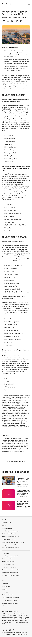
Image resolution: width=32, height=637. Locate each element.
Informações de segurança (9, 539)
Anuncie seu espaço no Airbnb (10, 556)
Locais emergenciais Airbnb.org (10, 597)
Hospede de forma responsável (10, 575)
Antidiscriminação (7, 528)
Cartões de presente (7, 595)
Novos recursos (6, 586)
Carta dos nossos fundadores (10, 603)
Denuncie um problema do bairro (10, 547)
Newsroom (9, 4)
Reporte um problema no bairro (10, 536)
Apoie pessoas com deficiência (10, 545)
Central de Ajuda (6, 522)
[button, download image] (26, 28)
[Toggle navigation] (28, 4)
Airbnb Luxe (5, 606)
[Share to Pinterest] (17, 21)
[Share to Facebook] (4, 21)
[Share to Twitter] (8, 21)
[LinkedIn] (10, 630)
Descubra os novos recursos (9, 600)
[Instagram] (6, 630)
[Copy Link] (21, 21)
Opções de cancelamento (9, 534)
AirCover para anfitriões (8, 559)
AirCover (4, 525)
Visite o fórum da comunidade (10, 572)
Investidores (5, 592)
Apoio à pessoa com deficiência (10, 531)
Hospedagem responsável (9, 567)
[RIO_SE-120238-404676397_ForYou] (16, 34)
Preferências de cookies (8, 634)
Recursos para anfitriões (8, 561)
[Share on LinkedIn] (12, 21)
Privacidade (19, 634)
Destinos (23, 17)
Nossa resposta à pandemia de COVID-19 (13, 542)
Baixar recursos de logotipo (15, 461)
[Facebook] (13, 630)
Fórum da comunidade (8, 564)
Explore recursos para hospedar (10, 570)
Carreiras (4, 589)
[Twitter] (3, 630)
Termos (26, 634)
